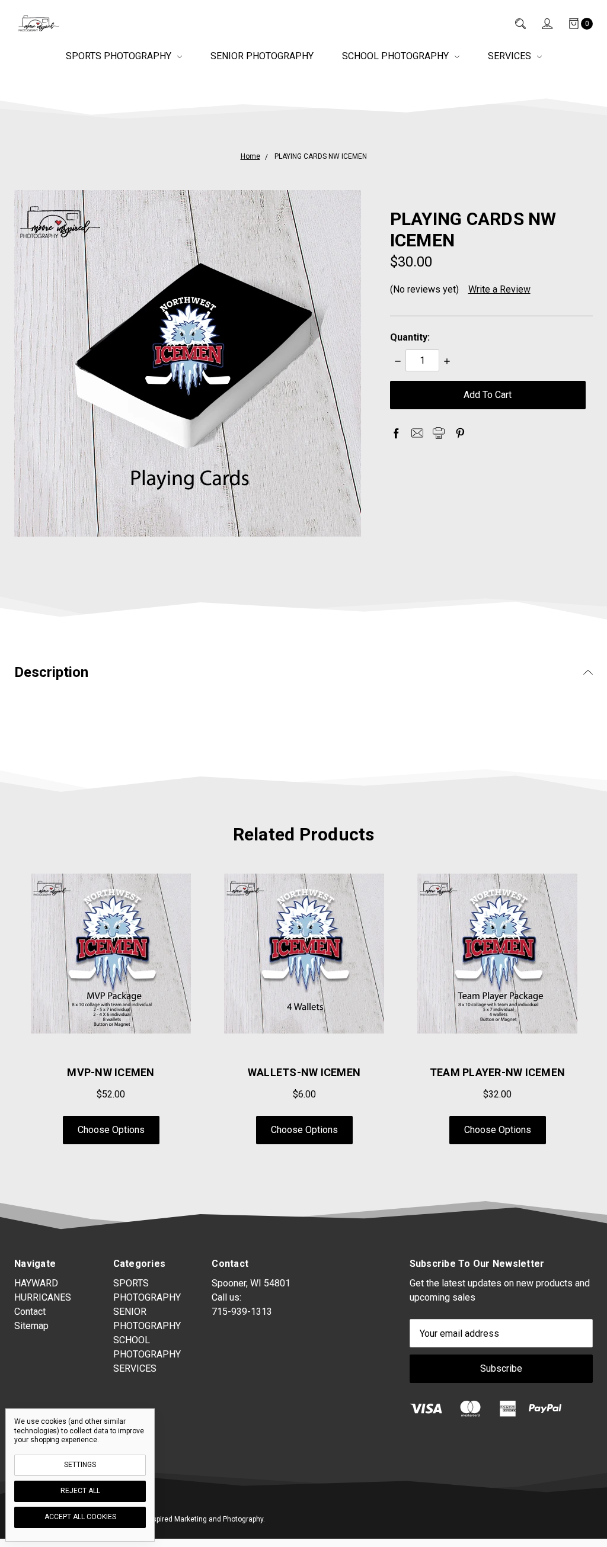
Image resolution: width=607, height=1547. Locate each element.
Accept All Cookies (80, 1517)
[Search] (512, 24)
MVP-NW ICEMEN (110, 1072)
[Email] (417, 433)
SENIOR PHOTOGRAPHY (262, 56)
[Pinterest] (460, 433)
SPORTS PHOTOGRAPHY (120, 56)
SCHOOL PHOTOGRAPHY (396, 56)
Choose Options (111, 1129)
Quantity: (410, 337)
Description (51, 672)
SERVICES (510, 56)
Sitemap (31, 1325)
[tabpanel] (304, 1009)
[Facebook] (396, 433)
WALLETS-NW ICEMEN (304, 1072)
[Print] (439, 433)
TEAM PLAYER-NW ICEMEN (497, 1072)
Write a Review (499, 289)
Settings (80, 1465)
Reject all (80, 1491)
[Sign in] (539, 24)
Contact (30, 1311)
